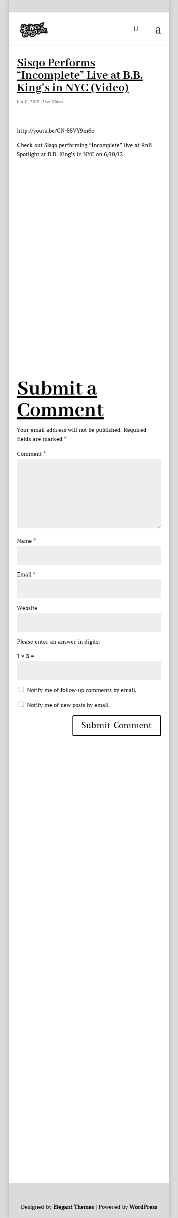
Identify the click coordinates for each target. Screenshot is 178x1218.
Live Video (53, 101)
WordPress (143, 1207)
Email (26, 574)
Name (26, 541)
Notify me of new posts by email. (68, 705)
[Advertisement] (89, 248)
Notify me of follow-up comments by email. (81, 690)
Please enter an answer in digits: (58, 641)
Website (27, 608)
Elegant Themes (73, 1207)
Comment (31, 454)
